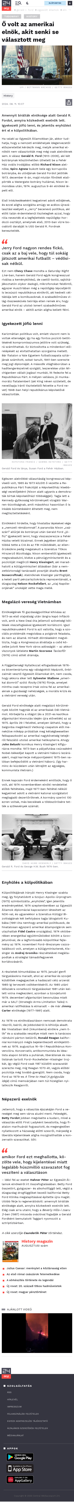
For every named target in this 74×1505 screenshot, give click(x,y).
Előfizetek (55, 3)
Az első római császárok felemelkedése (33, 1274)
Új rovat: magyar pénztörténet (26, 1292)
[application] (37, 1333)
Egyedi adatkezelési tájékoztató (27, 1421)
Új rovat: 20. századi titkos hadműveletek (34, 1286)
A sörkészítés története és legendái (30, 1280)
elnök (66, 9)
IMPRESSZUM (14, 1406)
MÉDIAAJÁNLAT (15, 1435)
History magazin (37, 1241)
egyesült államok (48, 9)
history (32, 16)
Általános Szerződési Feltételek (27, 1428)
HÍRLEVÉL (12, 1399)
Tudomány (11, 16)
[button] (69, 9)
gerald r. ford (25, 9)
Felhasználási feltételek (23, 1414)
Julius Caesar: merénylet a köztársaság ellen (37, 1268)
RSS (9, 1392)
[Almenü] (18, 3)
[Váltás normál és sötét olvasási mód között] (27, 3)
